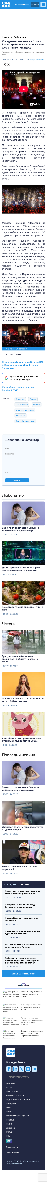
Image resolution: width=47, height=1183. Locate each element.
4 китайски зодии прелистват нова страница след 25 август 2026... (21, 739)
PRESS (9, 1112)
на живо (35, 4)
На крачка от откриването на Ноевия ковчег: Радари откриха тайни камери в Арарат (32, 1034)
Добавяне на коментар (22, 440)
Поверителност (13, 1091)
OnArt (9, 1141)
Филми (9, 1132)
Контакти (10, 1083)
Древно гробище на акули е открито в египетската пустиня (31, 994)
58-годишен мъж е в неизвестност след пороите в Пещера (23, 946)
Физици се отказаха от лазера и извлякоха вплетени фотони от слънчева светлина (32, 1021)
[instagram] (28, 1069)
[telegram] (34, 1069)
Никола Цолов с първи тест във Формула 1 (21, 919)
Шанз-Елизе (22, 404)
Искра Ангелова (37, 59)
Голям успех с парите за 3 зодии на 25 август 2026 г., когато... (23, 700)
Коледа (36, 404)
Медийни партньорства (17, 1116)
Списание (10, 1128)
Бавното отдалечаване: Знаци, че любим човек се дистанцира (22, 892)
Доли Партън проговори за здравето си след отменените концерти (22, 568)
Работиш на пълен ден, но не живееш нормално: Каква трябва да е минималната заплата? (22, 960)
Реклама (10, 1120)
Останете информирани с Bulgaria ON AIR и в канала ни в (22, 365)
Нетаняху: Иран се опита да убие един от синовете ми (22, 932)
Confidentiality (12, 1152)
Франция (20, 399)
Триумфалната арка (25, 421)
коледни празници (25, 410)
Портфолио (11, 1103)
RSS (8, 1136)
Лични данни (12, 1147)
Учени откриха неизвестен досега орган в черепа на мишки (31, 1007)
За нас (9, 1087)
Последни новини (22, 4)
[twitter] (21, 1069)
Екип (8, 1108)
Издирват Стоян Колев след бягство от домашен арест (20, 905)
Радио (9, 1124)
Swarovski (20, 415)
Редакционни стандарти (18, 1099)
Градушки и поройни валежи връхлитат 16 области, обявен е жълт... (20, 659)
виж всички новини (23, 973)
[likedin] (15, 1069)
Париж (33, 399)
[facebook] (9, 1069)
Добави (16, 480)
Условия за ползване (16, 1095)
